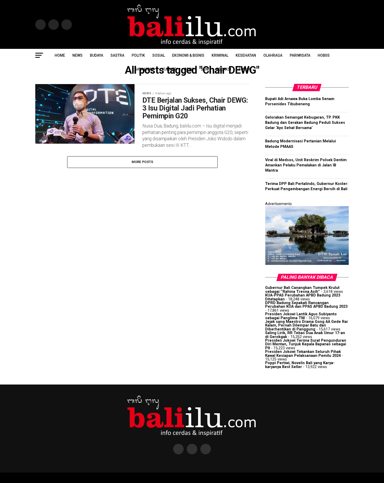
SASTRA (117, 55)
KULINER (169, 69)
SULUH (244, 69)
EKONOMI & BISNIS (188, 55)
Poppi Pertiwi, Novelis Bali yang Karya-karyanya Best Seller (300, 365)
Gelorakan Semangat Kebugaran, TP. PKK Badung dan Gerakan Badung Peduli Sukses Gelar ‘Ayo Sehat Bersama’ (305, 122)
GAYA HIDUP (144, 69)
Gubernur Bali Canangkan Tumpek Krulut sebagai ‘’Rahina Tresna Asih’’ (302, 290)
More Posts (142, 162)
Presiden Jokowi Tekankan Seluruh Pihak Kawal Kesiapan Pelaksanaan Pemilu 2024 (303, 354)
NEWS (77, 55)
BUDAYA (96, 55)
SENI (205, 69)
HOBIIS (324, 55)
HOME (60, 55)
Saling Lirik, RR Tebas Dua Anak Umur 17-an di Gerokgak (305, 335)
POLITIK (138, 55)
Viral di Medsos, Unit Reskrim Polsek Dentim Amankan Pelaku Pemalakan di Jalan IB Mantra (306, 165)
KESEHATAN (246, 55)
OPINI (189, 69)
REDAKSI (223, 69)
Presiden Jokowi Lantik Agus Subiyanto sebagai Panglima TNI (301, 316)
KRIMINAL (220, 55)
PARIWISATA (300, 55)
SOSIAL (158, 55)
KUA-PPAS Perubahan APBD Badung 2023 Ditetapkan (302, 297)
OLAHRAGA (272, 55)
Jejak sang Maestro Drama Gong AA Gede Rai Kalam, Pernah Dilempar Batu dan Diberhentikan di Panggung (306, 325)
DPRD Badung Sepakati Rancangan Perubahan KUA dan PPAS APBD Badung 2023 (306, 305)
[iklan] (307, 263)
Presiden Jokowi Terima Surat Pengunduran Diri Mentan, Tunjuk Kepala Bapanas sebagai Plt (305, 344)
